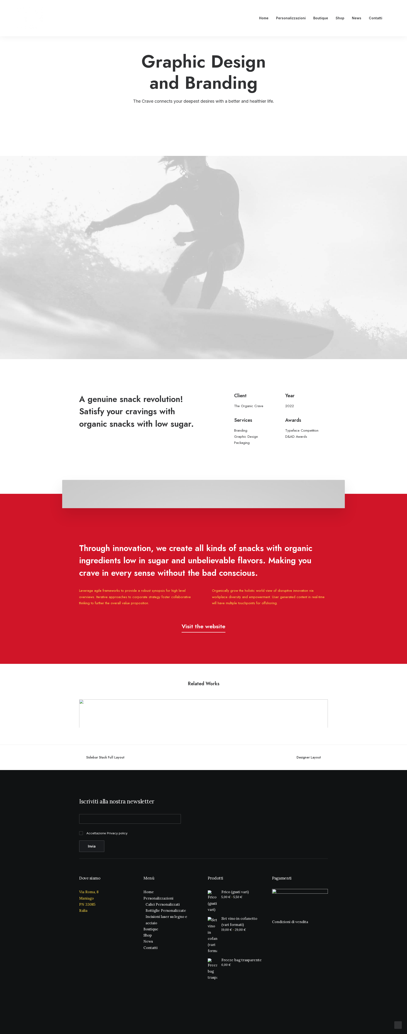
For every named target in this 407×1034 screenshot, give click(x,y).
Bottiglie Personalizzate (166, 910)
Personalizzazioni (291, 18)
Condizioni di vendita (290, 922)
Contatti (375, 18)
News (356, 18)
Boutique (320, 18)
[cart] (396, 18)
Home (264, 18)
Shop (340, 18)
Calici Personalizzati (163, 904)
